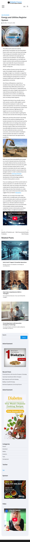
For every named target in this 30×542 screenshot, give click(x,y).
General (4, 446)
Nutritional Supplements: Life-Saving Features (12, 384)
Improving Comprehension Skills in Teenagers (12, 376)
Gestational (5, 449)
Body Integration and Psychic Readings (11, 379)
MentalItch (18, 192)
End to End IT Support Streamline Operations (15, 262)
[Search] (27, 6)
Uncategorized (5, 15)
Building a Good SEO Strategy (9, 381)
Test (4, 470)
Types (4, 456)
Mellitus (4, 451)
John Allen (5, 22)
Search (4, 335)
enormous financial (16, 173)
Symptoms (5, 454)
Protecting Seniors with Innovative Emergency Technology (12, 323)
